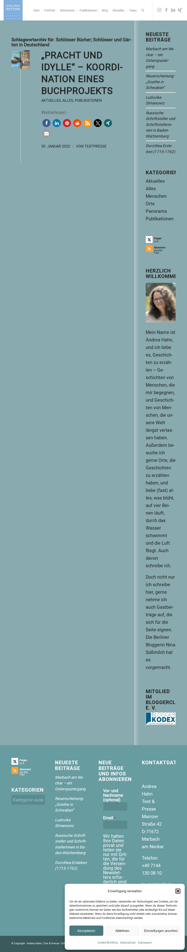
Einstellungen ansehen (161, 931)
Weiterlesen (53, 112)
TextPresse (95, 146)
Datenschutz (128, 942)
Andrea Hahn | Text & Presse (43, 943)
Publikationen (88, 100)
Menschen (156, 196)
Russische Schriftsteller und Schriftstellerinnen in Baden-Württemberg (160, 124)
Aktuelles (51, 100)
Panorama (156, 211)
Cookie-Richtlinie (108, 942)
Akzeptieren (86, 931)
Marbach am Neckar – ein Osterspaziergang (70, 783)
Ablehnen (122, 931)
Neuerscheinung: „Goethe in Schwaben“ (160, 81)
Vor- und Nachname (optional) (113, 795)
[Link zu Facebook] (166, 10)
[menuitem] (36, 10)
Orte (150, 203)
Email (109, 817)
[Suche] (142, 10)
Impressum (145, 942)
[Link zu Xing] (180, 10)
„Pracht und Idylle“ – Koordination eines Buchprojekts (81, 73)
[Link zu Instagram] (159, 10)
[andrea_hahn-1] (13, 10)
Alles (67, 100)
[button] (178, 891)
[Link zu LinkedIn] (173, 10)
